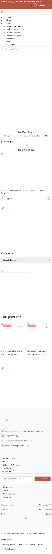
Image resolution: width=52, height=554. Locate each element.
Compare (7, 497)
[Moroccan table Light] (13, 335)
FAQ (5, 461)
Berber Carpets (13, 29)
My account (8, 487)
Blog (8, 41)
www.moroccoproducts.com (17, 446)
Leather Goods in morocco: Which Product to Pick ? (23, 190)
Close (3, 198)
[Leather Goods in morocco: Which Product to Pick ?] (26, 171)
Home (8, 17)
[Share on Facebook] (25, 146)
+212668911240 (13, 436)
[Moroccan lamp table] (39, 335)
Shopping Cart (9, 493)
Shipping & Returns (11, 465)
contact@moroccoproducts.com (19, 441)
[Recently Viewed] (46, 548)
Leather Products (13, 32)
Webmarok (6, 539)
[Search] (50, 14)
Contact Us (10, 44)
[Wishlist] (46, 14)
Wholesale (10, 38)
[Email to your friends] (50, 146)
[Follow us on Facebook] (2, 450)
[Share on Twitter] (20, 146)
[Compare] (48, 14)
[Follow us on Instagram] (6, 450)
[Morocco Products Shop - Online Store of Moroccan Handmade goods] (12, 11)
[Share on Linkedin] (35, 146)
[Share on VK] (45, 146)
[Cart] (44, 14)
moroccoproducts (14, 136)
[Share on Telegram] (40, 146)
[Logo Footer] (26, 423)
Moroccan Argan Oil (15, 35)
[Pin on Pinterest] (30, 146)
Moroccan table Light (11, 351)
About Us (10, 20)
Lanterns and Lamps (15, 26)
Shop (8, 23)
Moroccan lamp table (37, 351)
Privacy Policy (9, 458)
